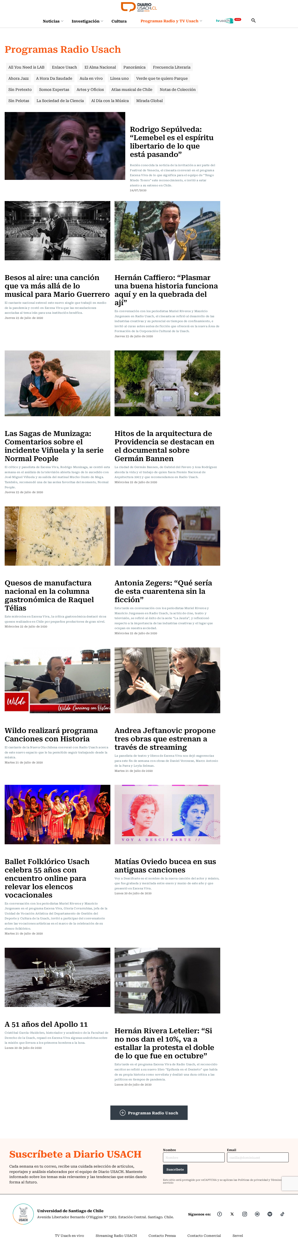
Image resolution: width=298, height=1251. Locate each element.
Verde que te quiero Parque (162, 78)
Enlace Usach (64, 67)
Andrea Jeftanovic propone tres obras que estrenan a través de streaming (165, 738)
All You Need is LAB (26, 67)
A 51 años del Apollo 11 (46, 1023)
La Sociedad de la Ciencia (60, 100)
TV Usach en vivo (69, 1235)
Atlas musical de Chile (131, 89)
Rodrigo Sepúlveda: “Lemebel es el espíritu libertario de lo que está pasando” (171, 141)
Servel (238, 1235)
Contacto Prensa (162, 1235)
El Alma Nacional (100, 67)
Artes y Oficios (90, 89)
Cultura (119, 21)
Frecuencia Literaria (171, 67)
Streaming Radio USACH (116, 1235)
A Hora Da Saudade (54, 78)
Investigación (85, 21)
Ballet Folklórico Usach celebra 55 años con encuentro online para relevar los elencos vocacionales (47, 877)
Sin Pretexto (20, 89)
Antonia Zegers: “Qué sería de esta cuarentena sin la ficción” (163, 590)
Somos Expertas (54, 89)
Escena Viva (141, 114)
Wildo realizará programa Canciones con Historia (51, 734)
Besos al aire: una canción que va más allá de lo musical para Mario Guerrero (57, 285)
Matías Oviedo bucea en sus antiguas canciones (165, 865)
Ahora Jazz (18, 78)
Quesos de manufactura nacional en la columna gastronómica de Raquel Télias (49, 595)
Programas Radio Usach (153, 1113)
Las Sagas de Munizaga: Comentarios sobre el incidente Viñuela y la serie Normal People (54, 445)
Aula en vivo (91, 78)
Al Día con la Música (110, 100)
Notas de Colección (178, 89)
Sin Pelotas (18, 100)
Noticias (51, 21)
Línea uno (119, 78)
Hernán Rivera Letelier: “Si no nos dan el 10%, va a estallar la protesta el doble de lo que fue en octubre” (164, 1043)
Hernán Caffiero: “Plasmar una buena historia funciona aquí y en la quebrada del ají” (166, 289)
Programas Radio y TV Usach (169, 21)
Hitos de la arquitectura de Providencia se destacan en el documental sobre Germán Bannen (164, 445)
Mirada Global (149, 100)
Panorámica (134, 67)
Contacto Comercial (204, 1235)
